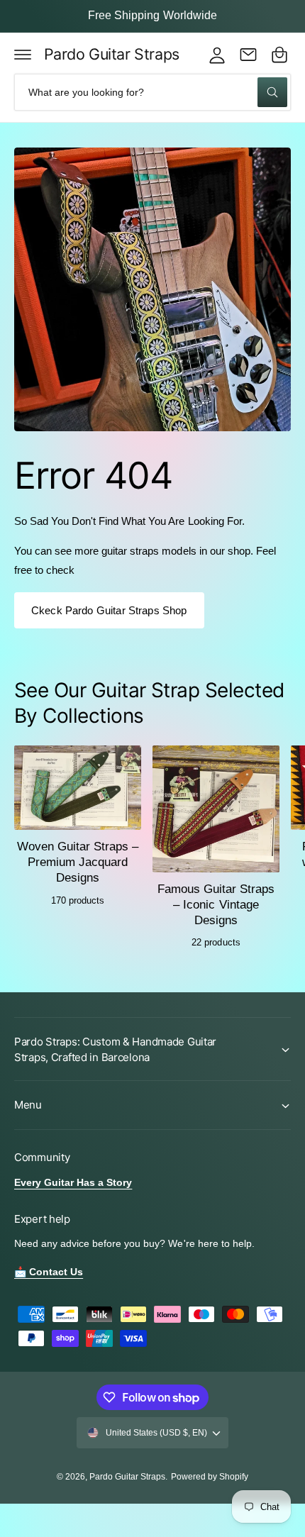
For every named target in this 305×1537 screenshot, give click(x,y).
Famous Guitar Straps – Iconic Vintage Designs (215, 904)
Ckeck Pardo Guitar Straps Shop (109, 610)
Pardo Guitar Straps (127, 1476)
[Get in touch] (248, 54)
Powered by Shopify (209, 1476)
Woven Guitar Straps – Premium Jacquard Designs (77, 862)
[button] (22, 54)
